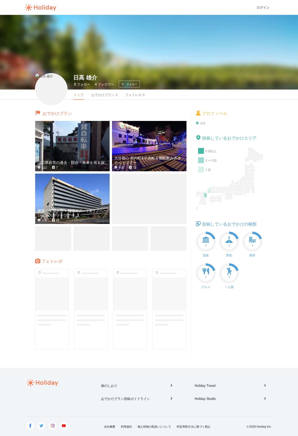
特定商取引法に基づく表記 (193, 426)
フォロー (82, 84)
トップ (79, 94)
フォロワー (104, 84)
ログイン (263, 7)
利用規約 (126, 426)
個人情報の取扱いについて (154, 426)
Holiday (40, 7)
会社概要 (109, 426)
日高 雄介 (85, 77)
